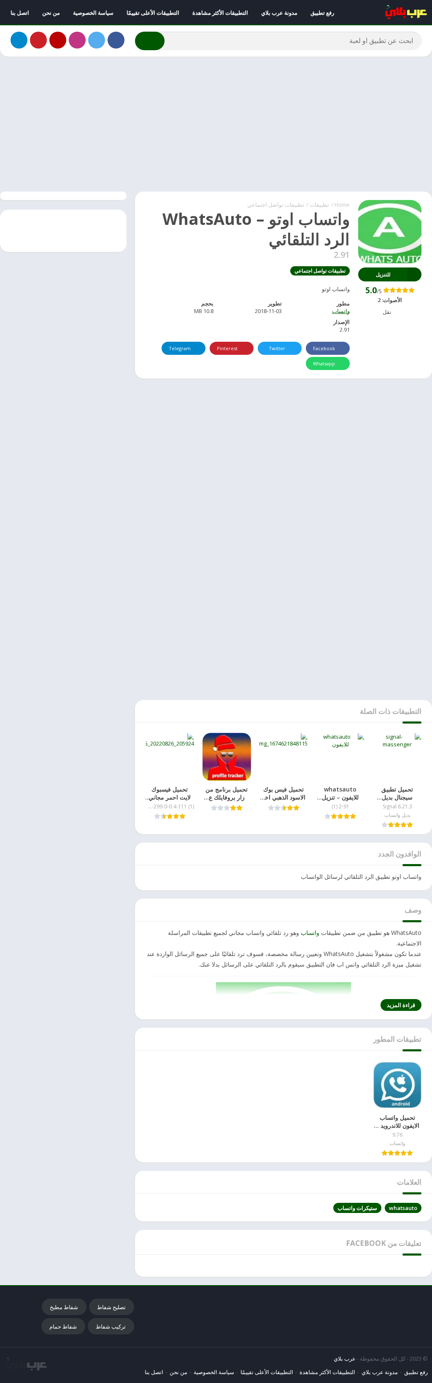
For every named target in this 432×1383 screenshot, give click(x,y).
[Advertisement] (216, 124)
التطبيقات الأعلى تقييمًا (153, 12)
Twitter (277, 348)
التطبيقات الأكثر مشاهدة (220, 12)
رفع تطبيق (322, 12)
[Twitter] (96, 40)
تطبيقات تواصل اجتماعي (275, 204)
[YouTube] (57, 40)
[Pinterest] (38, 40)
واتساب (341, 311)
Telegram (180, 348)
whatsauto (403, 1208)
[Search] (150, 41)
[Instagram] (77, 40)
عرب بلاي (345, 1358)
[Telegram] (19, 40)
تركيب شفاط (111, 1326)
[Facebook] (116, 40)
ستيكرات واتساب (357, 1208)
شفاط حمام (63, 1326)
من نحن (51, 12)
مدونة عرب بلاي (279, 12)
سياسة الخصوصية (93, 12)
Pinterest (227, 348)
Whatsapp (324, 363)
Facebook (324, 348)
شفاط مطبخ (64, 1307)
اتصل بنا (20, 12)
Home (342, 204)
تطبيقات (319, 204)
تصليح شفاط (111, 1307)
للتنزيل (383, 274)
